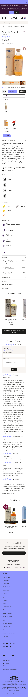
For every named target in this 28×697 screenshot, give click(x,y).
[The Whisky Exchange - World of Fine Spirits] (14, 18)
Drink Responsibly (7, 285)
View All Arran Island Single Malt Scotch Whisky (14, 331)
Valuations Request (7, 616)
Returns (4, 281)
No (16, 12)
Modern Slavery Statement (9, 633)
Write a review (6, 358)
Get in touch (9, 568)
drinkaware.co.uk (17, 693)
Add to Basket (12, 91)
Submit (14, 369)
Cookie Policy (6, 630)
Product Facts (6, 220)
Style (4, 174)
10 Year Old (9, 230)
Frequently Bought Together (11, 117)
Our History (5, 580)
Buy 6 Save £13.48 (22, 91)
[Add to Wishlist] (24, 32)
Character (5, 202)
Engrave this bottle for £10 (15, 96)
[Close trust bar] (26, 2)
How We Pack (6, 278)
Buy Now (7, 135)
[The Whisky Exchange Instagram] (10, 656)
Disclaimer (5, 288)
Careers (5, 593)
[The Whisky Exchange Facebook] (4, 656)
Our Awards (6, 583)
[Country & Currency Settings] (25, 18)
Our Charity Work (7, 587)
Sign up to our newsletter (14, 553)
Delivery (4, 257)
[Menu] (2, 18)
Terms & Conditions (7, 623)
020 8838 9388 (21, 568)
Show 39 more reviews (8, 493)
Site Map (5, 600)
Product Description (8, 140)
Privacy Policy (6, 626)
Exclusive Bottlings (7, 610)
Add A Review (6, 348)
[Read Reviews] (10, 37)
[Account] (5, 18)
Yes (11, 12)
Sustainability (6, 590)
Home (3, 26)
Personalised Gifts (7, 606)
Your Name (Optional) (7, 352)
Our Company (6, 577)
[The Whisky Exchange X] (7, 656)
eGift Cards (5, 603)
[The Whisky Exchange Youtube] (13, 656)
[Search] (2, 22)
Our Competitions (7, 613)
